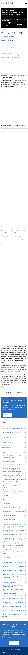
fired (12, 45)
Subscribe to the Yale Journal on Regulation (14, 625)
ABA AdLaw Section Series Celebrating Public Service (12, 607)
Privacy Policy (4, 652)
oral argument (12, 241)
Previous (8, 392)
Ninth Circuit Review (6, 447)
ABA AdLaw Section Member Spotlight (10, 614)
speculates (5, 346)
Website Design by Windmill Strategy (7, 651)
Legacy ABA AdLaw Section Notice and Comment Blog (13, 611)
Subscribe (7, 414)
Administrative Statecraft (7, 435)
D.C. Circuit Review (6, 440)
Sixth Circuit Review (6, 445)
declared (5, 49)
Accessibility (18, 651)
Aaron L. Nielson (4, 36)
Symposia (4, 452)
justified (3, 57)
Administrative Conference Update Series (11, 432)
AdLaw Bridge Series (6, 616)
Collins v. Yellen (17, 57)
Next (18, 392)
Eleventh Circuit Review (7, 450)
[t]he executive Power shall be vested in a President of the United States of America (13, 237)
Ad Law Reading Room (7, 437)
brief (18, 84)
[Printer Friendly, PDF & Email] (5, 387)
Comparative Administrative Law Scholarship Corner (12, 429)
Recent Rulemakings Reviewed (9, 426)
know (11, 75)
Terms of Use (24, 651)
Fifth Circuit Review (6, 442)
